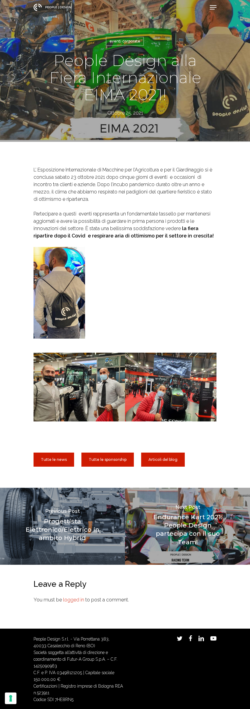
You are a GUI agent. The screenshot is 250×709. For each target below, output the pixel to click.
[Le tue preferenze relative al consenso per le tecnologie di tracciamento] (10, 698)
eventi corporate (124, 41)
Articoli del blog (162, 459)
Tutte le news (54, 459)
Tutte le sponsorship (108, 459)
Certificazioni (45, 686)
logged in (73, 600)
